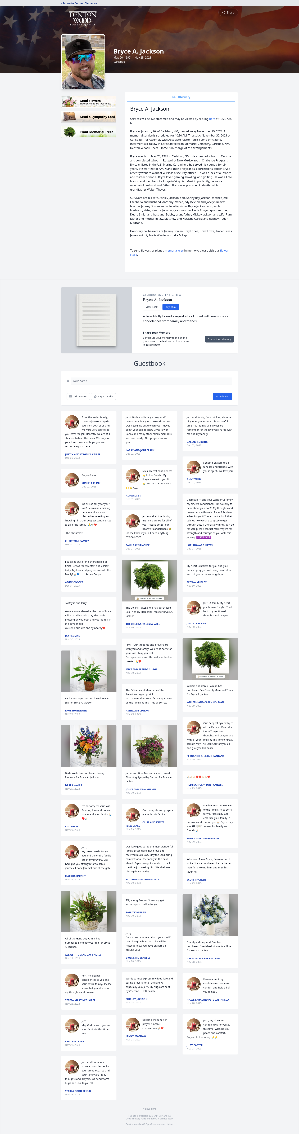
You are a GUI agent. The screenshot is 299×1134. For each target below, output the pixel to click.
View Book (151, 307)
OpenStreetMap (153, 1124)
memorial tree (174, 250)
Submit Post (222, 396)
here (212, 119)
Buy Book (170, 307)
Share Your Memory (219, 339)
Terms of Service (159, 1118)
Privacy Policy (139, 1118)
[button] (88, 671)
